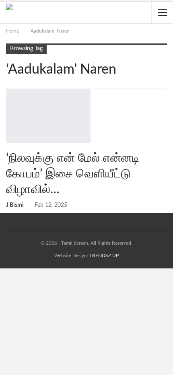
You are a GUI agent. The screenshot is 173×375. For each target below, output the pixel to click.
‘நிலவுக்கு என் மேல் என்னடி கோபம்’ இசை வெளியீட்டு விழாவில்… (72, 174)
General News (9, 90)
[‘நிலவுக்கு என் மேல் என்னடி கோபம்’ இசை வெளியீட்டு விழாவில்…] (48, 116)
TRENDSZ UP (104, 255)
